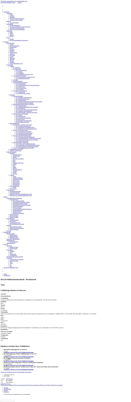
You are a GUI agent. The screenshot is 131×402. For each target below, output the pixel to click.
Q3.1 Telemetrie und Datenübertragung (25, 137)
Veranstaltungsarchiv (15, 192)
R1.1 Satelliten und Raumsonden (24, 97)
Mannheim (12, 58)
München (12, 59)
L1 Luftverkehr (16, 67)
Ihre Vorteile (13, 221)
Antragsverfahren (14, 216)
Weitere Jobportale (14, 229)
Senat (11, 252)
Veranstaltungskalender (15, 191)
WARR (14, 172)
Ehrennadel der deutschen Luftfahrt (21, 202)
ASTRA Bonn (16, 156)
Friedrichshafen (13, 52)
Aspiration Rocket (17, 154)
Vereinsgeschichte (14, 260)
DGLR (11, 14)
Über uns (6, 244)
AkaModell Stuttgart (18, 177)
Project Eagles (16, 183)
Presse (8, 37)
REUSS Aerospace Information (17, 29)
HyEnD (15, 164)
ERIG (14, 161)
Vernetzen (6, 41)
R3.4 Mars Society (20, 119)
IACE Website (13, 188)
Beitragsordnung (14, 236)
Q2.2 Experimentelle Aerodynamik (24, 133)
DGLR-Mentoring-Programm (17, 224)
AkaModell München (18, 179)
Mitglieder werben (14, 237)
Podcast (11, 36)
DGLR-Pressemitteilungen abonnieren (19, 40)
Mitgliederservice (11, 240)
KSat (14, 165)
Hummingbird (16, 184)
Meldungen (9, 13)
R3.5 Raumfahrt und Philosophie (24, 120)
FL (10, 265)
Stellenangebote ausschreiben (17, 228)
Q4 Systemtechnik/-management (20, 142)
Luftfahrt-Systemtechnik (15, 150)
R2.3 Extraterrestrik (20, 108)
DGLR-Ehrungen (14, 199)
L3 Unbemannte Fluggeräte (19, 75)
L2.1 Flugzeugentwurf (21, 70)
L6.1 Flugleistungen (20, 84)
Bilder (11, 32)
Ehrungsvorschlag (14, 217)
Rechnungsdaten (14, 241)
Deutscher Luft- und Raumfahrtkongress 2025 (21, 194)
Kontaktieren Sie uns (6, 383)
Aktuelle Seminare (14, 220)
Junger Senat (13, 254)
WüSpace (15, 173)
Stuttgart (12, 60)
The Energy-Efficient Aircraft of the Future (20, 26)
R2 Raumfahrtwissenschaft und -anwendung (23, 104)
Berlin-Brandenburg (14, 45)
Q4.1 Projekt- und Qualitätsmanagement (25, 143)
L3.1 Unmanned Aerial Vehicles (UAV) (25, 77)
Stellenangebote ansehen (15, 226)
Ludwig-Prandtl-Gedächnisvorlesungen (22, 209)
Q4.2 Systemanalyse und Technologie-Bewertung (28, 145)
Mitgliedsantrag (13, 235)
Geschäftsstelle (13, 255)
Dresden (12, 51)
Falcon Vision (16, 180)
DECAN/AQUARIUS (18, 158)
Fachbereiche (10, 65)
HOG (11, 262)
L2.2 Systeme (19, 71)
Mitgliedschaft (7, 232)
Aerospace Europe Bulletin (16, 20)
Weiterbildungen (11, 218)
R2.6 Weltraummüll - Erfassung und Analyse (26, 112)
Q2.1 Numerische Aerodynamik (23, 131)
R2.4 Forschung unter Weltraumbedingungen (26, 109)
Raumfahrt (12, 17)
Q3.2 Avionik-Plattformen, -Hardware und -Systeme (28, 138)
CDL (11, 266)
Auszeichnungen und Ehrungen (14, 198)
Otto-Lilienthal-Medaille (18, 201)
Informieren (6, 11)
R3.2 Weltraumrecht (20, 116)
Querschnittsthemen (14, 123)
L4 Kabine (15, 80)
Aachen (11, 44)
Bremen (11, 48)
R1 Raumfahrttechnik (18, 96)
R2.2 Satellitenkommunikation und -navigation (27, 107)
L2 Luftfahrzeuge (17, 69)
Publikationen (10, 24)
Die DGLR (9, 246)
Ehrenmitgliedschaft (17, 210)
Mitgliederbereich (11, 243)
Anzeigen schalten (14, 22)
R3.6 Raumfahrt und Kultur (22, 122)
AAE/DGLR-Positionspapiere (17, 28)
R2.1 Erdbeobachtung (21, 105)
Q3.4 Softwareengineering (22, 141)
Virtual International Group (16, 63)
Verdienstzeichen (17, 211)
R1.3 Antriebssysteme (21, 100)
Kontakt (12, 39)
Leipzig (11, 56)
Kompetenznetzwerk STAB (16, 149)
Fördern (5, 197)
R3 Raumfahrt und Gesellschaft (20, 114)
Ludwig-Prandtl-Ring (18, 206)
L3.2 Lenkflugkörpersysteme (23, 78)
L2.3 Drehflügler (20, 73)
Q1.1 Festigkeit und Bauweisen (23, 126)
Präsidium (12, 251)
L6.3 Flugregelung (20, 86)
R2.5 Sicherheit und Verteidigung (24, 111)
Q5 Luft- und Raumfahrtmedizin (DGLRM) (23, 148)
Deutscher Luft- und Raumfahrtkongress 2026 (21, 195)
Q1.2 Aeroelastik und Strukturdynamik (25, 127)
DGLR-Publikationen (15, 25)
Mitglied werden (11, 233)
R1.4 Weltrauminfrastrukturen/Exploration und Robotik (29, 101)
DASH (14, 187)
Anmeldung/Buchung (15, 222)
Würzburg (12, 62)
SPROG (15, 168)
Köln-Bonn (12, 55)
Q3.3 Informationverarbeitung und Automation (27, 139)
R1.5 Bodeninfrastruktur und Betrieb (24, 103)
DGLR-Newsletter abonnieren (17, 18)
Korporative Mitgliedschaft (13, 239)
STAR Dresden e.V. (17, 169)
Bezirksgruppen (10, 43)
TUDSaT (15, 171)
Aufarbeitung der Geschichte (17, 259)
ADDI (14, 176)
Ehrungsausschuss (14, 214)
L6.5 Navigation (20, 89)
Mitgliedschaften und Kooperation (15, 256)
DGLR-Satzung (13, 248)
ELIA (14, 160)
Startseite (6, 387)
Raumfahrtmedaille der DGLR (20, 203)
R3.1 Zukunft (19, 115)
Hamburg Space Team (18, 163)
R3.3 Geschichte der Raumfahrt (23, 118)
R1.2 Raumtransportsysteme (22, 99)
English (19, 2)
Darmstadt (12, 50)
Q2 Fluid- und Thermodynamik (20, 130)
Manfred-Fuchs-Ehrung (18, 213)
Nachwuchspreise (17, 207)
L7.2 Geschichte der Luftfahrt (23, 93)
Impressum (6, 391)
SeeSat (14, 167)
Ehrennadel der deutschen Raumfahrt (21, 205)
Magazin (9, 21)
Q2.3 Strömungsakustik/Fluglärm (24, 134)
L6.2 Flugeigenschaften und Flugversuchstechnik (27, 85)
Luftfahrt (12, 16)
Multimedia (9, 31)
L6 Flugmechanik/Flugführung (20, 82)
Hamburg (12, 54)
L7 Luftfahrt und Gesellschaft (20, 90)
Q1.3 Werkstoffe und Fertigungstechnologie (26, 128)
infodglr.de (9, 379)
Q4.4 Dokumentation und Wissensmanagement (27, 146)
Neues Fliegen (16, 182)
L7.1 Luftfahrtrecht (20, 92)
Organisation (10, 250)
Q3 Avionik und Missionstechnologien (22, 135)
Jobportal (9, 225)
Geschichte (9, 258)
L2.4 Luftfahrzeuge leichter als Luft (24, 74)
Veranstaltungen (10, 190)
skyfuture (9, 231)
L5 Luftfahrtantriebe (17, 81)
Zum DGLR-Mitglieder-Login (8, 2)
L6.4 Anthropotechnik (21, 88)
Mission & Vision (14, 247)
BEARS (15, 157)
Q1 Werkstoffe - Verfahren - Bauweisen (22, 124)
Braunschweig (13, 47)
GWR (11, 263)
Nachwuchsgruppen (11, 152)
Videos (11, 33)
